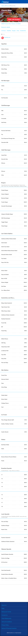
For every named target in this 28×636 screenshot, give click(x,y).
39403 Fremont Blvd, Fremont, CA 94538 (11, 23)
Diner (18, 30)
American (3, 30)
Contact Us (4, 615)
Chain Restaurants (6, 618)
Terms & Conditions (7, 621)
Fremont (7, 5)
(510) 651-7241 (6, 12)
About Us (4, 605)
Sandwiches (23, 30)
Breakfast (9, 30)
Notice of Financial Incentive (9, 628)
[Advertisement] (14, 593)
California (3, 5)
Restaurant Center (6, 611)
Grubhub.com (7, 37)
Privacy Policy (5, 625)
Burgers (14, 30)
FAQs (3, 608)
